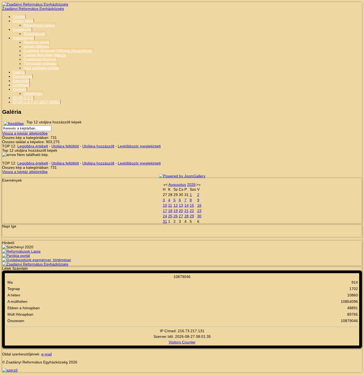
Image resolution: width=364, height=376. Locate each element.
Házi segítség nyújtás (41, 68)
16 (199, 205)
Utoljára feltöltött (65, 146)
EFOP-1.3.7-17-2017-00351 (36, 102)
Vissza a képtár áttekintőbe (25, 133)
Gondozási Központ (39, 59)
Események (23, 76)
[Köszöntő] (35, 264)
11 (170, 205)
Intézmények (23, 38)
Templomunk (34, 34)
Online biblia (23, 21)
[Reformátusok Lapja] (21, 251)
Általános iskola (36, 42)
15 (192, 205)
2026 (191, 184)
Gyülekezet (22, 29)
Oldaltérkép (33, 93)
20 (181, 211)
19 (175, 211)
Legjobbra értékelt (32, 146)
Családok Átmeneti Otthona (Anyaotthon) (58, 51)
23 (199, 211)
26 (175, 216)
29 (192, 216)
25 (170, 216)
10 (165, 205)
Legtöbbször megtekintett (139, 146)
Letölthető (21, 85)
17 (165, 211)
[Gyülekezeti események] (36, 260)
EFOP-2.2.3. (23, 98)
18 (170, 211)
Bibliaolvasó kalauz (39, 25)
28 (186, 216)
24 (165, 216)
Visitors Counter (182, 342)
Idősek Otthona (36, 46)
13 (181, 205)
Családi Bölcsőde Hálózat (44, 55)
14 (186, 205)
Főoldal (19, 16)
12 (175, 205)
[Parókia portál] (16, 255)
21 (186, 211)
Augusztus (177, 184)
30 (199, 216)
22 (192, 211)
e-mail (46, 354)
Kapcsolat (21, 81)
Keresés (20, 89)
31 (165, 221)
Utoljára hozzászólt (98, 146)
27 (181, 216)
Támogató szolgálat (40, 63)
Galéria (19, 72)
